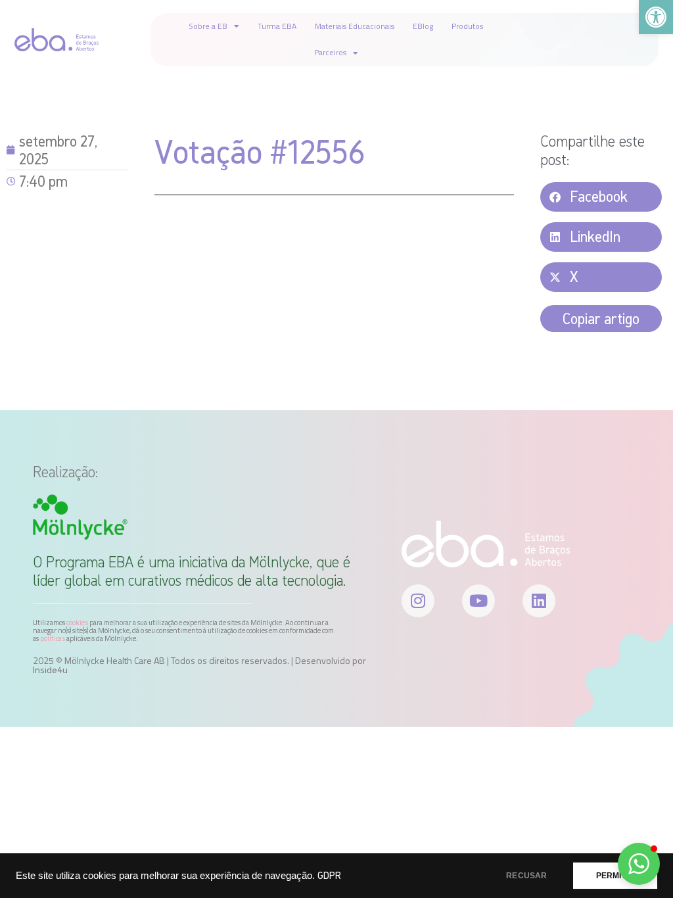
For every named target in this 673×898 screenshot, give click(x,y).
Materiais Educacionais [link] (354, 26)
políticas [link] (52, 638)
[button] (601, 197)
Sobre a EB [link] (208, 26)
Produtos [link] (467, 26)
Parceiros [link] (330, 52)
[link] (656, 17)
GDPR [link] (329, 875)
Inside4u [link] (50, 670)
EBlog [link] (423, 26)
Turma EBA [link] (277, 26)
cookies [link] (77, 622)
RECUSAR (526, 875)
